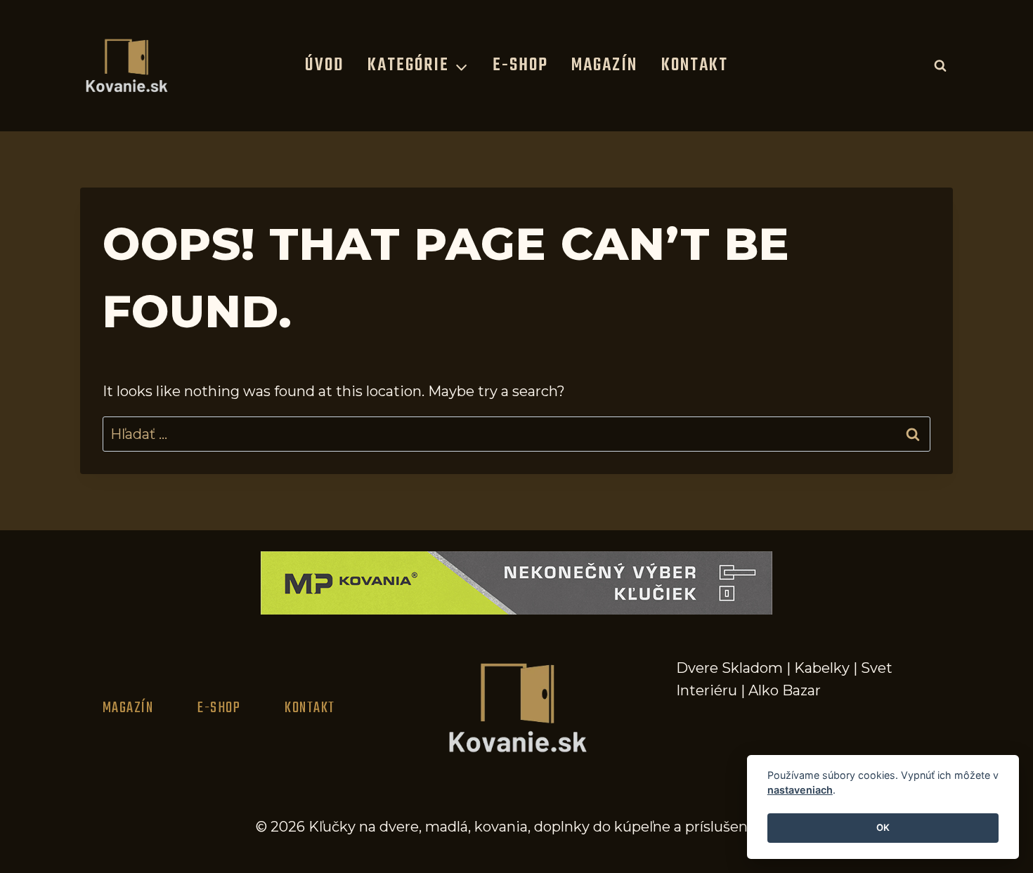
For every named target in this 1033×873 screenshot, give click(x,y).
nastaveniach (800, 790)
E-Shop (520, 65)
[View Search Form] (940, 65)
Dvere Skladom (729, 667)
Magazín (604, 65)
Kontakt (694, 65)
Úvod (324, 65)
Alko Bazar (784, 690)
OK (883, 828)
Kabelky (822, 667)
